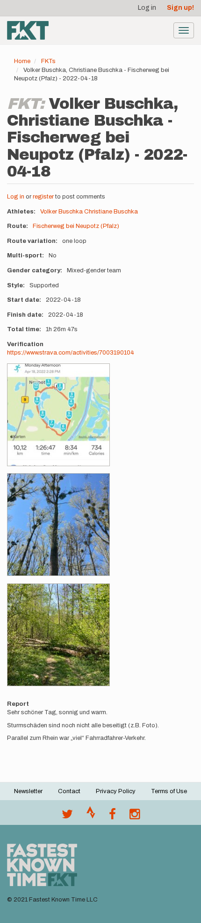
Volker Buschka (61, 211)
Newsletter (28, 791)
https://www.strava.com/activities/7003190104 (70, 352)
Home (22, 61)
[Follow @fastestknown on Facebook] (112, 816)
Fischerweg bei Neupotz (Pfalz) (76, 226)
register (43, 196)
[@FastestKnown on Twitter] (67, 816)
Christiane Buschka (111, 211)
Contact (69, 791)
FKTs (48, 61)
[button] (58, 414)
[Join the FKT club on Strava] (90, 816)
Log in (147, 7)
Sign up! (180, 7)
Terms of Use (169, 791)
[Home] (28, 30)
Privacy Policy (116, 791)
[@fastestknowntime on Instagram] (134, 816)
